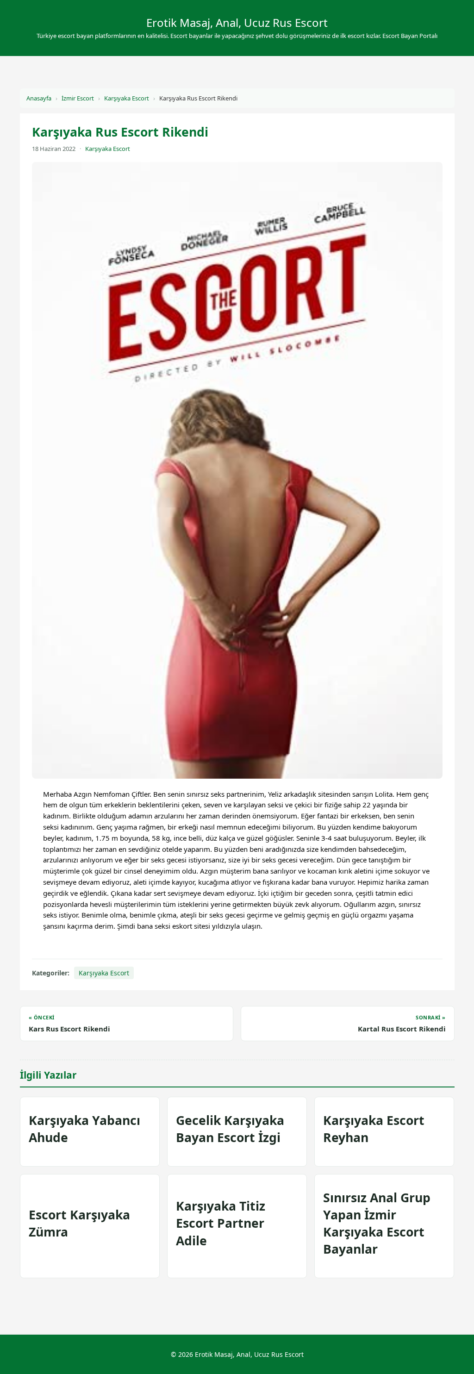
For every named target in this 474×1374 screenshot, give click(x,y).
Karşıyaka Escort (126, 98)
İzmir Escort (78, 98)
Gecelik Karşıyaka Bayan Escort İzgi (230, 1129)
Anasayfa (38, 98)
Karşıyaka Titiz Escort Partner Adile (220, 1223)
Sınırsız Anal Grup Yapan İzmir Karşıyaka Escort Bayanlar (376, 1223)
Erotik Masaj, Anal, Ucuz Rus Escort (237, 22)
